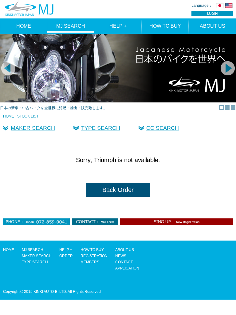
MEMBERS (90, 262)
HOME (23, 26)
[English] (229, 5)
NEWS (120, 256)
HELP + (118, 26)
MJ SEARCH (70, 26)
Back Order (118, 189)
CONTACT (124, 262)
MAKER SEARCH (33, 128)
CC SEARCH (162, 128)
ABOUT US (212, 26)
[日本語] (219, 5)
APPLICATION (127, 268)
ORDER (66, 256)
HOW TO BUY (165, 26)
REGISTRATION (94, 256)
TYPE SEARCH (100, 128)
